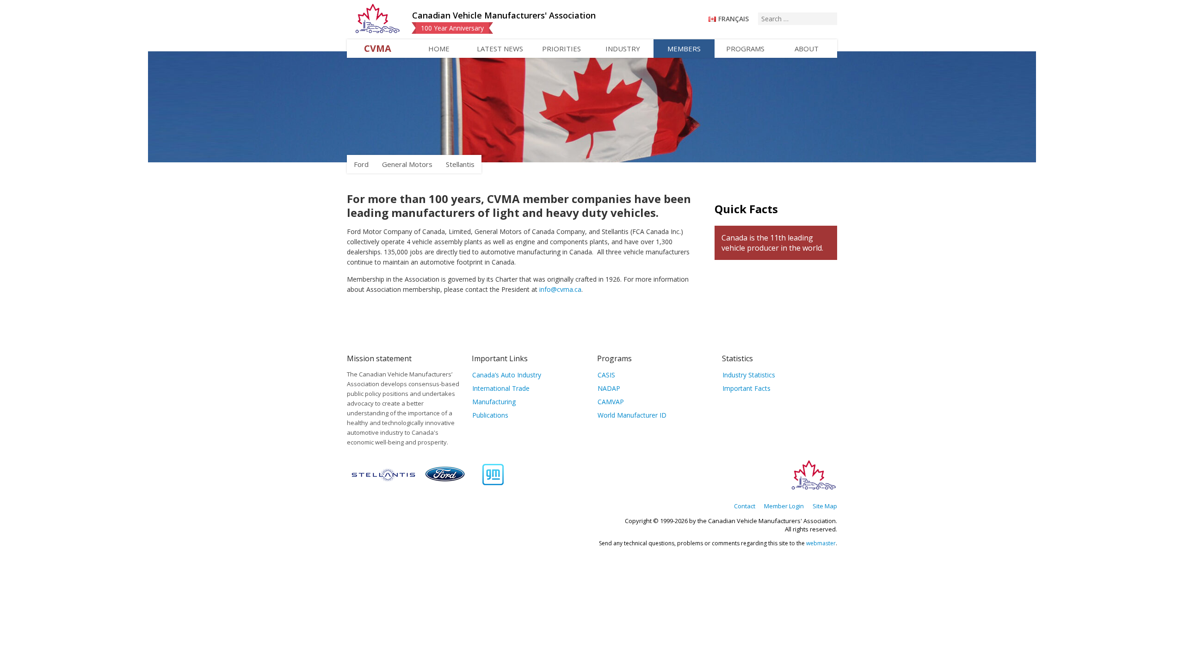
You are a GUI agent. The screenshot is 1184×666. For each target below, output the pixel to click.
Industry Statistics (748, 374)
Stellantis (460, 164)
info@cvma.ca (560, 289)
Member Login (784, 506)
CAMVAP (611, 401)
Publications (490, 415)
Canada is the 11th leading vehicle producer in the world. (772, 243)
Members (684, 48)
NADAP (609, 388)
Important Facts (746, 388)
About (807, 48)
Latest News (500, 48)
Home (439, 48)
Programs (745, 48)
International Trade (501, 388)
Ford (361, 164)
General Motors (407, 164)
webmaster (821, 543)
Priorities (561, 48)
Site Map (825, 506)
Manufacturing (494, 401)
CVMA (377, 48)
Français (733, 18)
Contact (744, 506)
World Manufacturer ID (632, 415)
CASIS (606, 374)
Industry (622, 48)
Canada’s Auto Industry (506, 374)
